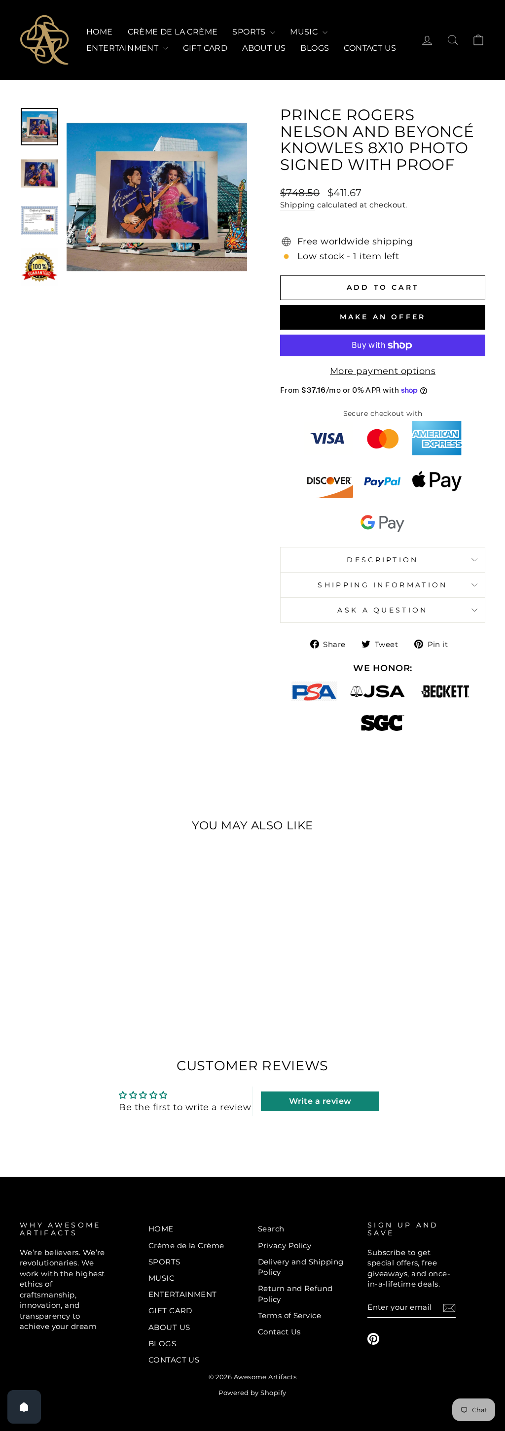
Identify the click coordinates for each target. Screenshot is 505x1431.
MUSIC (305, 31)
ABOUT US (264, 48)
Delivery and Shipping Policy (300, 1267)
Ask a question (382, 610)
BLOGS (314, 48)
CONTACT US (370, 48)
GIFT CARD (205, 48)
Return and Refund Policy (295, 1293)
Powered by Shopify (252, 1393)
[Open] (24, 1407)
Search (271, 1228)
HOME (99, 31)
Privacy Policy (284, 1245)
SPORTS (250, 31)
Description (383, 559)
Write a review (320, 1101)
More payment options (382, 371)
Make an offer (383, 316)
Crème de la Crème (173, 31)
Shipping (297, 204)
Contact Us (279, 1331)
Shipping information (382, 584)
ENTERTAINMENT (123, 48)
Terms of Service (289, 1315)
